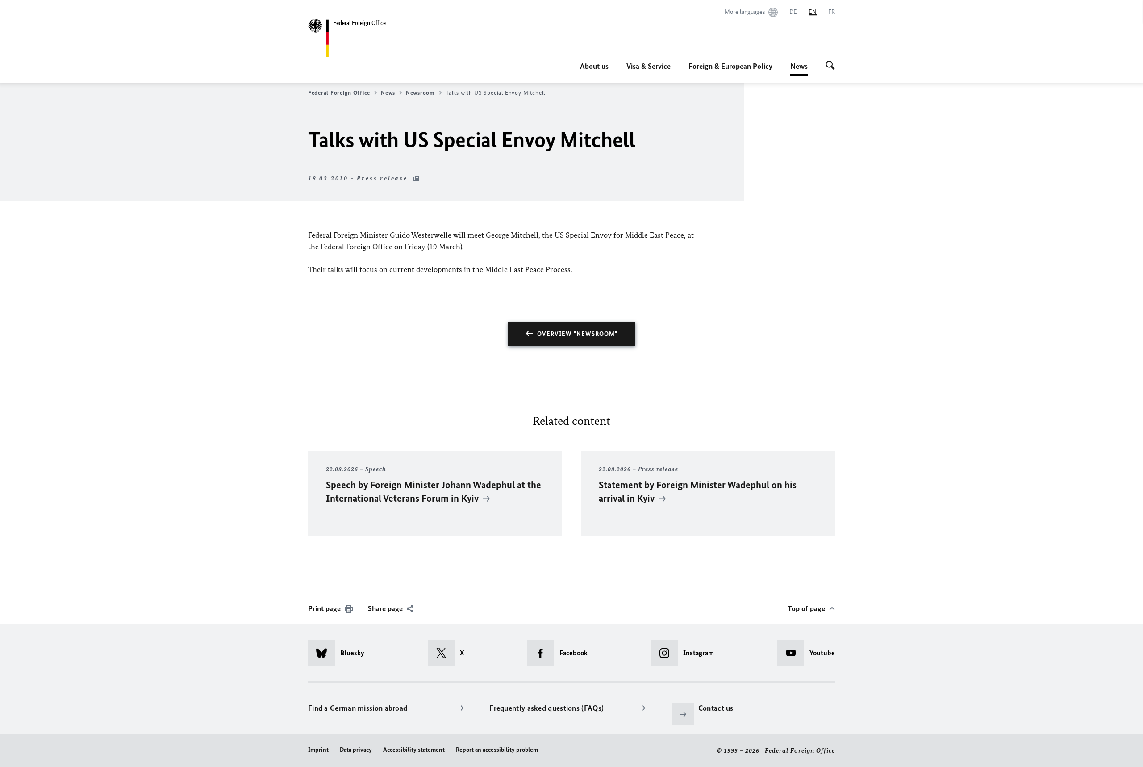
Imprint (318, 750)
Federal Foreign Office (339, 92)
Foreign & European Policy (730, 66)
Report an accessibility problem (497, 750)
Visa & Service (648, 66)
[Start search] (830, 66)
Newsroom (420, 92)
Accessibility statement (414, 750)
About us (594, 66)
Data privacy (356, 750)
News (799, 69)
